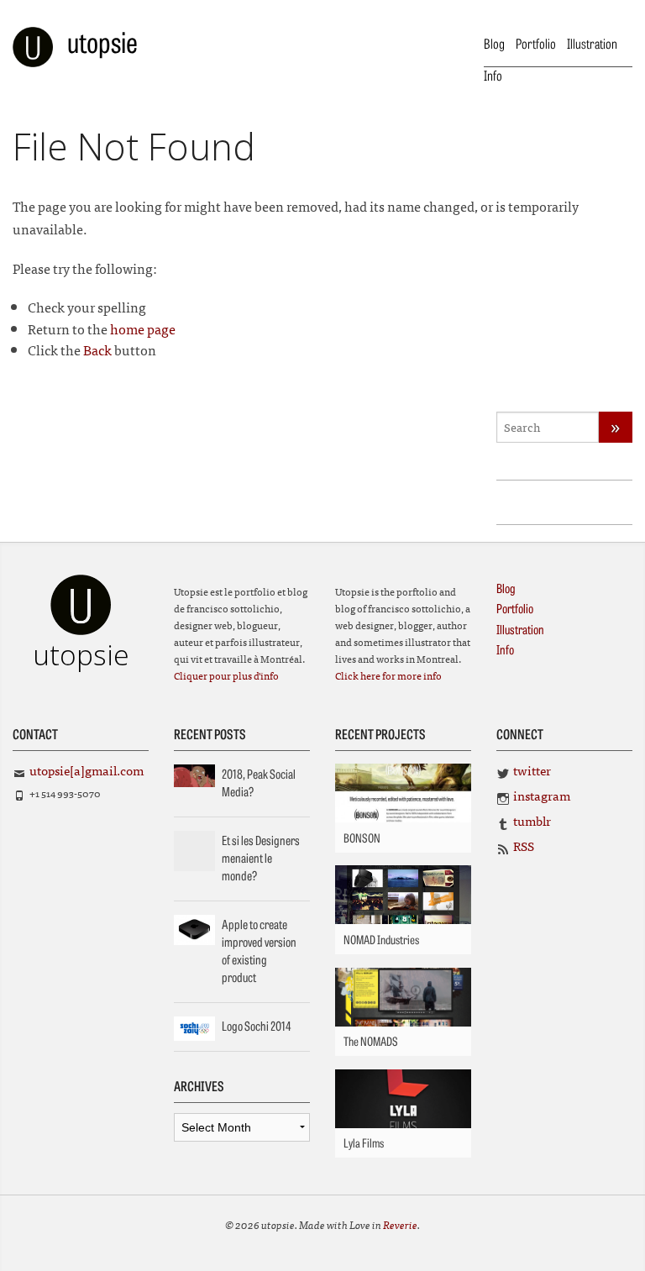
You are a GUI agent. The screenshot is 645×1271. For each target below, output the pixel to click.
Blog (494, 43)
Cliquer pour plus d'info (226, 675)
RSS (523, 845)
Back (97, 349)
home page (143, 328)
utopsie (102, 41)
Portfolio (536, 43)
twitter (532, 769)
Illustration (592, 43)
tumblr (532, 820)
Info (493, 75)
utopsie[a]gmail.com (86, 769)
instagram (541, 795)
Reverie (400, 1224)
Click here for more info (388, 675)
